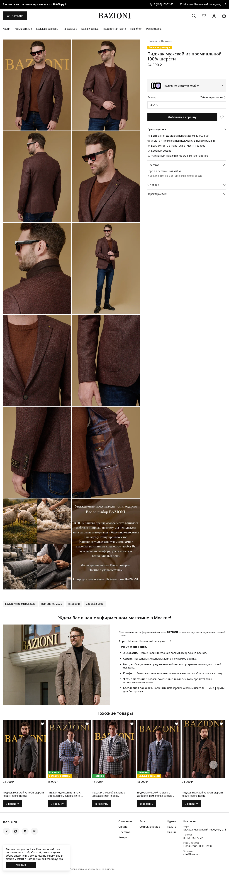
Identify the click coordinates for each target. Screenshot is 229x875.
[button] (204, 16)
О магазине (125, 821)
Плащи (171, 832)
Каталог (17, 16)
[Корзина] (224, 16)
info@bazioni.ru (192, 854)
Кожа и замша (90, 28)
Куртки (171, 821)
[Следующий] (213, 765)
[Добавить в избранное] (222, 117)
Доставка (124, 832)
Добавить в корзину (182, 117)
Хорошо (21, 864)
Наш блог (136, 28)
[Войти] (214, 16)
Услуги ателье (23, 28)
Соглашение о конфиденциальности (92, 869)
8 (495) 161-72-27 (193, 837)
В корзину (12, 803)
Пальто (171, 826)
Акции (6, 28)
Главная (152, 41)
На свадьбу (70, 28)
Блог (142, 821)
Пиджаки (166, 41)
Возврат (123, 837)
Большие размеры (47, 28)
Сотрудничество (150, 826)
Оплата (123, 826)
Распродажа (154, 28)
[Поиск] (194, 16)
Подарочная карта (114, 28)
